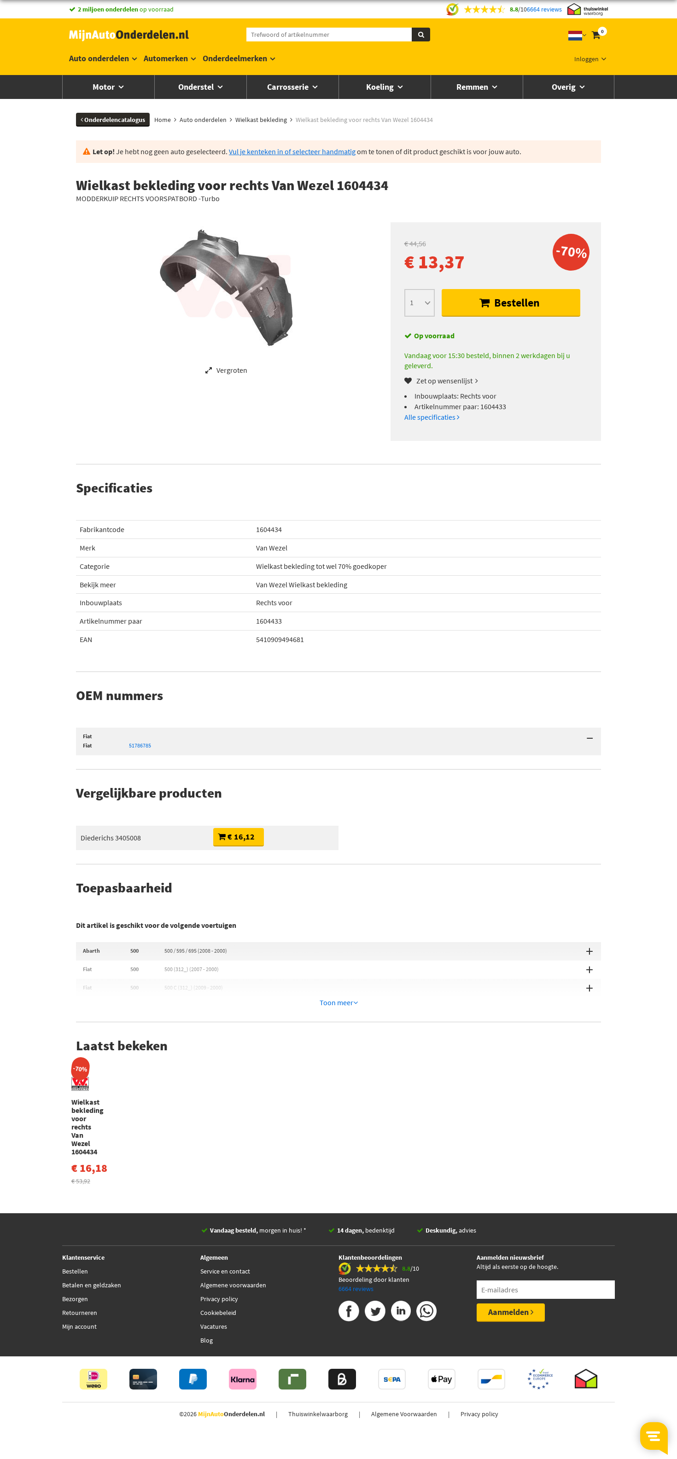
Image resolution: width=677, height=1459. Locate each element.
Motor (105, 86)
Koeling (381, 86)
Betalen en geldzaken (91, 1285)
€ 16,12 (240, 836)
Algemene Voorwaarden (404, 1414)
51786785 (140, 745)
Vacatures (213, 1326)
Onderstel (197, 86)
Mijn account (79, 1326)
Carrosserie (288, 86)
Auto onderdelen (99, 58)
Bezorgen (75, 1299)
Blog (206, 1340)
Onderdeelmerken (235, 58)
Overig (565, 86)
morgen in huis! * (258, 1230)
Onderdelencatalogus (114, 120)
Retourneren (79, 1312)
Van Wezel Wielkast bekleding (301, 584)
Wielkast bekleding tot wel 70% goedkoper (321, 566)
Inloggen (586, 59)
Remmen (473, 86)
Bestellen (516, 302)
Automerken (166, 58)
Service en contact (225, 1271)
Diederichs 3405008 (111, 837)
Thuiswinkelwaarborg (318, 1414)
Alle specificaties (430, 417)
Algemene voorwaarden (233, 1285)
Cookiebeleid (218, 1312)
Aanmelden (509, 1312)
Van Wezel (271, 547)
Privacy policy (219, 1299)
